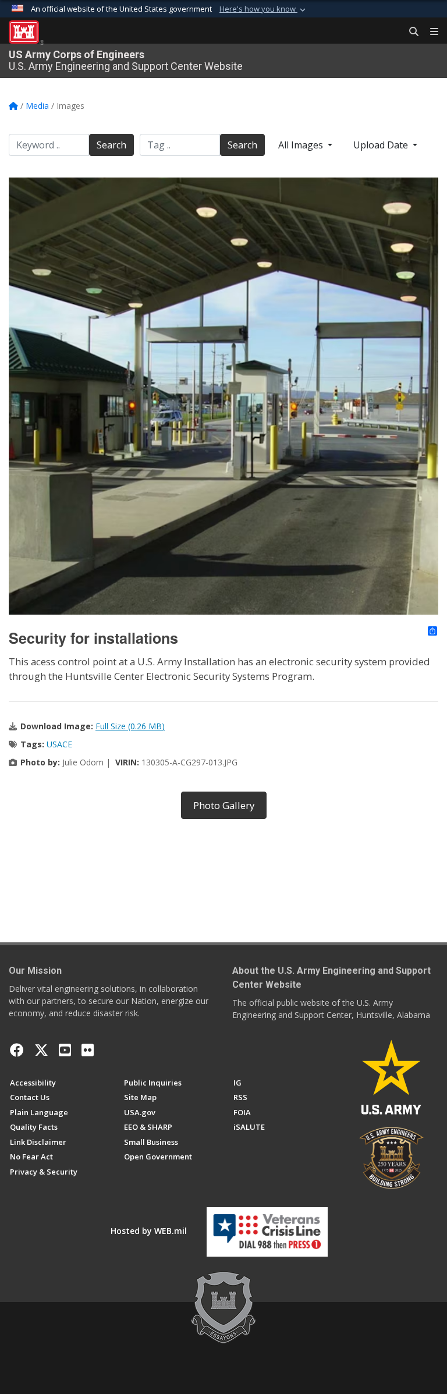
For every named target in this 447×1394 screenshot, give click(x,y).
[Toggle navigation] (429, 32)
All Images (301, 145)
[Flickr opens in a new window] (87, 1050)
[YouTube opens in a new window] (65, 1050)
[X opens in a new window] (41, 1050)
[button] (263, 9)
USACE (59, 744)
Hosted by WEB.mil (149, 1230)
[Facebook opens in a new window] (17, 1050)
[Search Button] (409, 32)
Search (111, 145)
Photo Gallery (223, 805)
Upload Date (381, 145)
